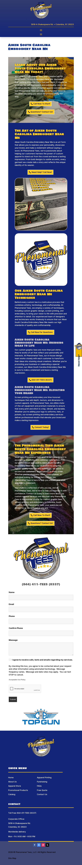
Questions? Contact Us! (42, 112)
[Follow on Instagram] (43, 845)
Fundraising (42, 782)
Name (11, 592)
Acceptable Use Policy (17, 680)
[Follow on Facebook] (34, 845)
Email (11, 604)
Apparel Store (14, 786)
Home (11, 777)
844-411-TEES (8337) (42, 380)
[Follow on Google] (39, 845)
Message (13, 640)
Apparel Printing (44, 777)
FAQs (39, 786)
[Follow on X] (47, 845)
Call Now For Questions (42, 332)
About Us (12, 782)
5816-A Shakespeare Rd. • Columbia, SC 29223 (52, 24)
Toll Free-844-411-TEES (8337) (22, 813)
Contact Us (42, 794)
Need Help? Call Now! (42, 172)
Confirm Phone (16, 628)
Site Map (12, 858)
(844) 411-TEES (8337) (41, 584)
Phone (12, 616)
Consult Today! (42, 427)
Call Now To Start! (41, 104)
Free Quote (42, 790)
